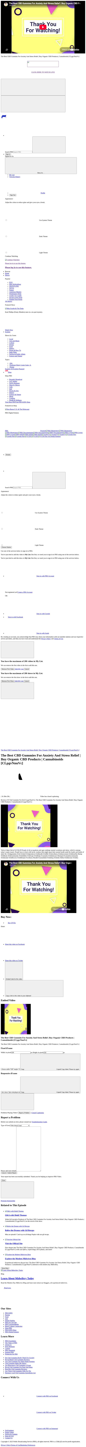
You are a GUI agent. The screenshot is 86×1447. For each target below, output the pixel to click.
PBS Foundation (10, 1341)
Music (11, 396)
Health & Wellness (15, 400)
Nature (11, 290)
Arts (6, 1319)
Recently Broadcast (15, 379)
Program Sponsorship (8, 1201)
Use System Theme (45, 220)
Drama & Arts (14, 391)
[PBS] (16, 117)
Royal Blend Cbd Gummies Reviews (17, 1360)
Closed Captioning (37, 1113)
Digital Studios (10, 1320)
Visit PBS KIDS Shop (22, 402)
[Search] (49, 144)
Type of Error (5, 1125)
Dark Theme (43, 236)
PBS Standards (10, 1350)
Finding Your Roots (15, 299)
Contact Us (8, 1438)
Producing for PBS (11, 1354)
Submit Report (12, 1173)
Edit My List (19, 669)
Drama (11, 345)
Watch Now (9, 330)
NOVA (11, 288)
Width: (6, 1052)
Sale (10, 389)
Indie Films (13, 352)
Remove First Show (8, 681)
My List (11, 175)
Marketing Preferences (27, 1445)
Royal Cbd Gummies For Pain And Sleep (19, 1367)
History (11, 348)
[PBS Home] (32, 1304)
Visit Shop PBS (10, 402)
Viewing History (14, 177)
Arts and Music (14, 341)
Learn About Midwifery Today (17, 1278)
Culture (11, 343)
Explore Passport (18, 369)
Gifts (10, 387)
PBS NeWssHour (15, 284)
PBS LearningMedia (12, 1324)
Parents (7, 1315)
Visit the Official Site (13, 1243)
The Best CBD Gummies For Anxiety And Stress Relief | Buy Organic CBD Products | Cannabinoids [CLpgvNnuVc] (40, 750)
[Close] (17, 649)
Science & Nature (15, 394)
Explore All (9, 369)
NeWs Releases (14, 383)
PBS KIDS (8, 1313)
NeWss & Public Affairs (17, 354)
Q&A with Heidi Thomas (16, 1215)
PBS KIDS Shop (10, 1330)
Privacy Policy (46, 639)
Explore (7, 332)
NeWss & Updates (11, 1434)
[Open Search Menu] (33, 87)
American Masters (15, 292)
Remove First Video (8, 669)
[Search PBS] (20, 135)
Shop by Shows (14, 385)
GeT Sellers (13, 381)
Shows (7, 275)
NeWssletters (9, 1430)
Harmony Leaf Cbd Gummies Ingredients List (20, 1373)
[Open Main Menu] (33, 104)
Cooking (12, 398)
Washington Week (15, 294)
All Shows (8, 301)
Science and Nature (15, 356)
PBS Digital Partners (12, 1332)
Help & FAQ (9, 1436)
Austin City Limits (15, 296)
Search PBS (9, 152)
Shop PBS (8, 1328)
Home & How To (15, 350)
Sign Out (12, 195)
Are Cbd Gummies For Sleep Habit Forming (20, 1361)
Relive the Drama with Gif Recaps (19, 1230)
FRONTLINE (14, 286)
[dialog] (43, 604)
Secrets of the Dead (15, 297)
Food (11, 346)
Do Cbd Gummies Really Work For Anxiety (19, 1358)
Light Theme (43, 253)
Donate (8, 455)
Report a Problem (24, 1113)
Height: (38, 1052)
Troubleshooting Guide (39, 1122)
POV (11, 282)
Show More (5, 1268)
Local (11, 339)
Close (3, 1180)
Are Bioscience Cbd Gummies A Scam (18, 1365)
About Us (8, 1345)
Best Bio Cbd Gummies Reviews (16, 1369)
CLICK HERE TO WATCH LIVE (43, 72)
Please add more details (8, 1171)
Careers (7, 1348)
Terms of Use (58, 639)
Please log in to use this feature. (15, 263)
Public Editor (9, 1432)
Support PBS (9, 1352)
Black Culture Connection (13, 1326)
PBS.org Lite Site (11, 1322)
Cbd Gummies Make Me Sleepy (15, 1363)
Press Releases (10, 1346)
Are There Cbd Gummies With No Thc (18, 1371)
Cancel (27, 669)
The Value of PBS (11, 1343)
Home (7, 273)
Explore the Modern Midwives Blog (20, 1259)
